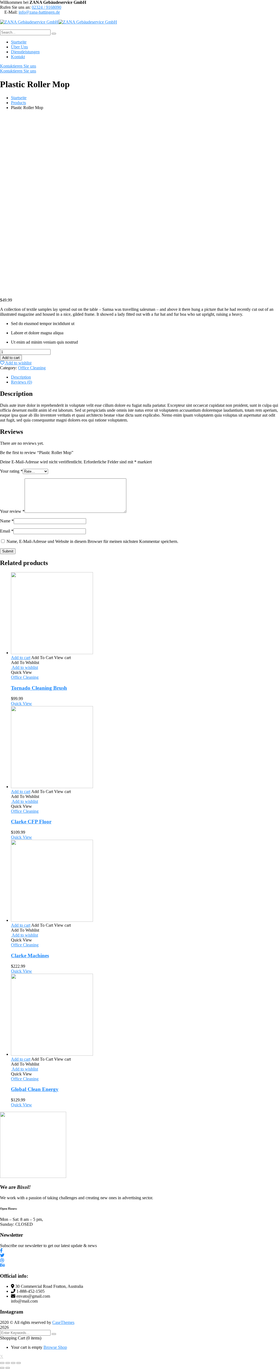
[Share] (7, 1363)
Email (6, 531)
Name (7, 521)
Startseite (19, 97)
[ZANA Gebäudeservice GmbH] (29, 22)
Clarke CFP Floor (31, 821)
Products (18, 102)
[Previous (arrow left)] (2, 1368)
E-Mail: (11, 12)
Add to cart (11, 358)
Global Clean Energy (35, 1089)
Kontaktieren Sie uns (18, 66)
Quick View (21, 703)
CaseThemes (63, 1322)
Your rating (11, 471)
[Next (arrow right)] (7, 1368)
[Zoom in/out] (18, 1363)
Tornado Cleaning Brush (39, 688)
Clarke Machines (30, 955)
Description (21, 377)
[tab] (145, 377)
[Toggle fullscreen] (13, 1363)
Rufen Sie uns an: (15, 7)
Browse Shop (55, 1347)
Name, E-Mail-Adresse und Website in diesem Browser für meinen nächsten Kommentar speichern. (92, 541)
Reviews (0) (21, 382)
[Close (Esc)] (2, 1363)
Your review (12, 511)
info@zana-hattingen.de (39, 12)
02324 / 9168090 (46, 7)
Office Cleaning (32, 367)
